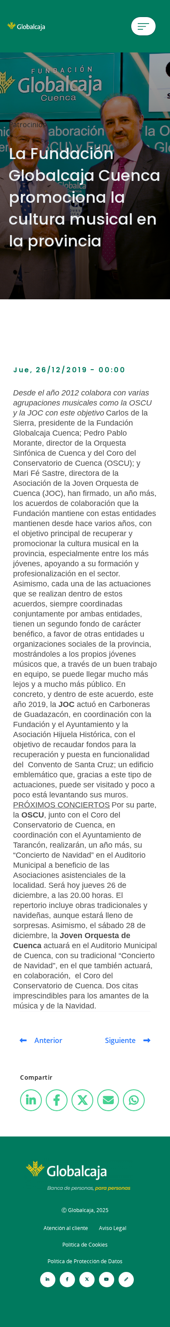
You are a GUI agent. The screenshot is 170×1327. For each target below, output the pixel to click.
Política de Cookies (85, 1244)
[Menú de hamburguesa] (143, 26)
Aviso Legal (112, 1228)
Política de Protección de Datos (85, 1261)
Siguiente (120, 1040)
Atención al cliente (66, 1228)
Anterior (48, 1040)
